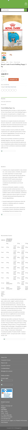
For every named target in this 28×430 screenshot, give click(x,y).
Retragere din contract (6, 371)
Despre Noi (4, 357)
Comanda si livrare (5, 360)
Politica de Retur (5, 375)
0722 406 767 (8, 405)
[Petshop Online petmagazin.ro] (14, 4)
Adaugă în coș (13, 79)
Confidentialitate (5, 368)
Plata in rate (4, 362)
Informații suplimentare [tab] (6, 101)
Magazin (3, 62)
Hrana (11, 62)
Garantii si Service (5, 365)
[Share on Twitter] (7, 90)
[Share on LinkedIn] (15, 90)
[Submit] (25, 10)
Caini (7, 62)
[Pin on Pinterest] (13, 90)
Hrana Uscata (17, 62)
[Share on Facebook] (5, 90)
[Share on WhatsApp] (2, 90)
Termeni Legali (4, 378)
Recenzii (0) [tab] (3, 104)
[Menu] (2, 4)
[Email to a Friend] (10, 90)
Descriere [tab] (3, 98)
